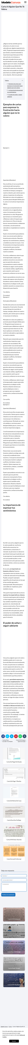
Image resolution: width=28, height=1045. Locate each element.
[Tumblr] (24, 736)
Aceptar (14, 1041)
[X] (12, 736)
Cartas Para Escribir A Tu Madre (7, 740)
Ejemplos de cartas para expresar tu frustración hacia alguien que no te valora (14, 85)
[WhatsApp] (20, 736)
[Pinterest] (16, 736)
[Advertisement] (14, 28)
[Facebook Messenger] (7, 736)
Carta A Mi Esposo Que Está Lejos (21, 740)
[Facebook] (3, 736)
